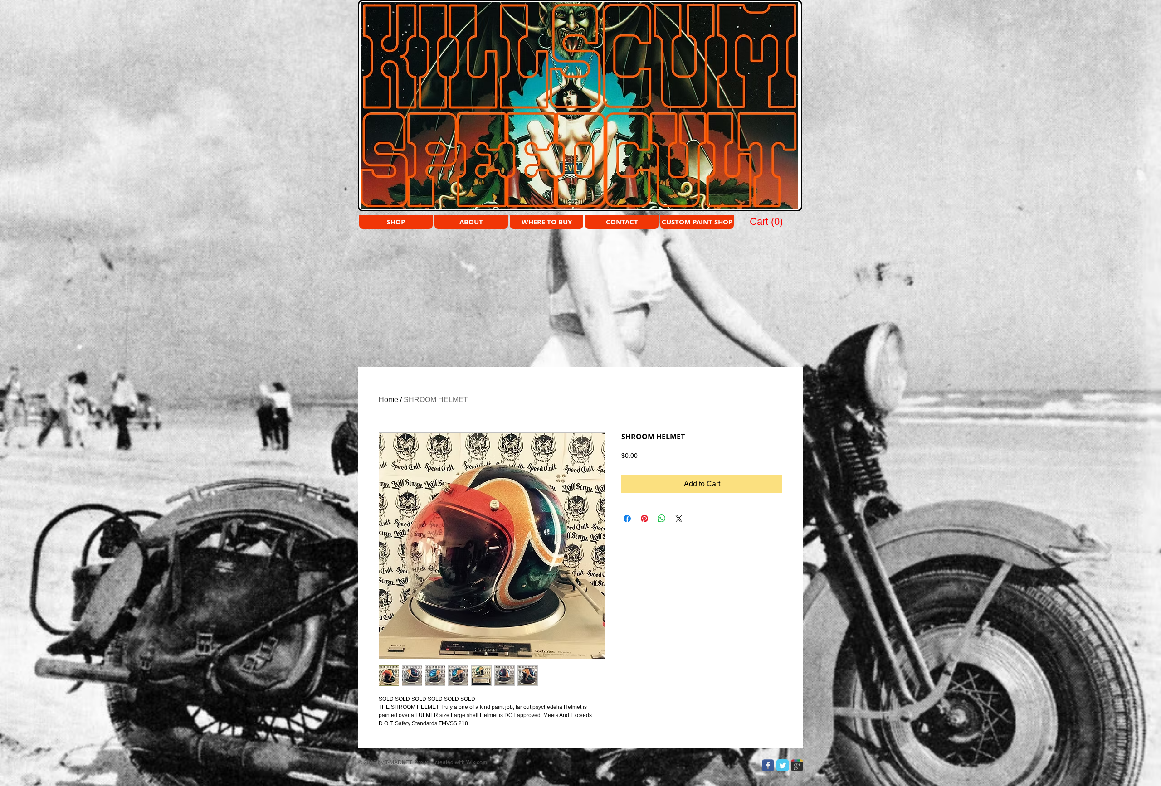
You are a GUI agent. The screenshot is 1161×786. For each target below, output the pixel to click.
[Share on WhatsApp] (661, 518)
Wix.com (476, 762)
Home (388, 399)
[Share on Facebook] (627, 518)
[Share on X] (678, 518)
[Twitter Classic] (782, 765)
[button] (767, 221)
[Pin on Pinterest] (644, 518)
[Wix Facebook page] (768, 765)
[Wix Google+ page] (797, 765)
